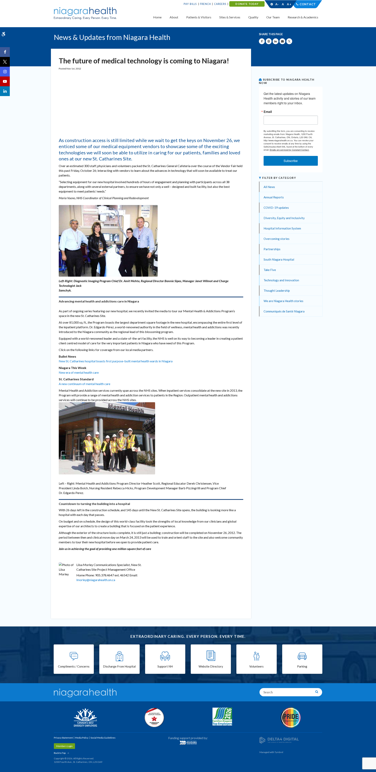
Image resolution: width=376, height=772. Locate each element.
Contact (308, 4)
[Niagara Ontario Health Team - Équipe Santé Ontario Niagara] (188, 742)
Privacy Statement (63, 737)
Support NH (165, 666)
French (205, 3)
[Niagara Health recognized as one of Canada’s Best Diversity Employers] (85, 718)
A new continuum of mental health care (84, 384)
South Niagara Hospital (279, 259)
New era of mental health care (79, 372)
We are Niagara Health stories (283, 301)
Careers (220, 3)
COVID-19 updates (276, 207)
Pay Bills (190, 3)
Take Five (270, 270)
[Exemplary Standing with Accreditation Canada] (153, 717)
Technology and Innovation (281, 280)
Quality (253, 17)
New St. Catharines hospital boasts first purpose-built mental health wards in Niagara (116, 361)
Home (157, 17)
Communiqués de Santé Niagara (284, 311)
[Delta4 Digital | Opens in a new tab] (279, 739)
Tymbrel (279, 752)
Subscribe (291, 160)
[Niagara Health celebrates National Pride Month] (290, 718)
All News (269, 187)
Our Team (273, 17)
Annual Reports (274, 197)
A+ (289, 4)
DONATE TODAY (246, 3)
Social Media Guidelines (103, 737)
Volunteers (256, 666)
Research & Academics (303, 17)
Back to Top (60, 752)
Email (268, 111)
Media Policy (81, 737)
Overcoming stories (276, 238)
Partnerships (272, 249)
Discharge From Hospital (119, 666)
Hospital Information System (282, 228)
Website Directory (211, 666)
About (174, 17)
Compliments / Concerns (73, 666)
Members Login (64, 746)
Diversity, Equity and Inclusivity (284, 218)
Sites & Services (229, 17)
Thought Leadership (277, 290)
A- (277, 4)
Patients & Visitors (198, 17)
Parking (302, 666)
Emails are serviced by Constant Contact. (289, 149)
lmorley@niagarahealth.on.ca (95, 580)
